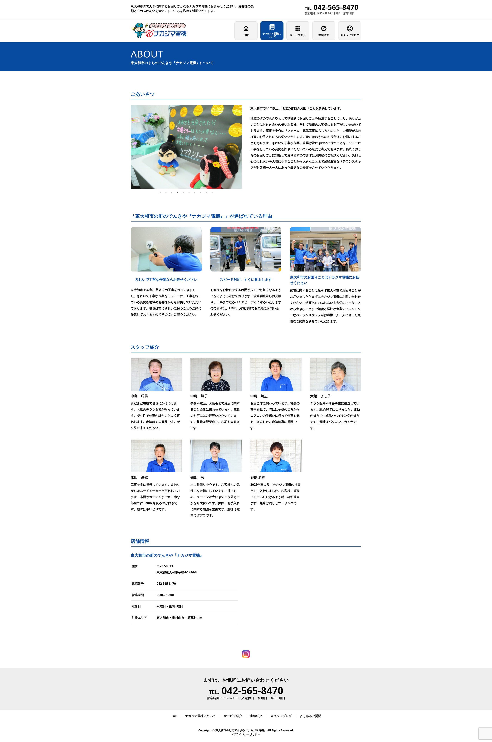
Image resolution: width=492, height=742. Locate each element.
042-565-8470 (166, 583)
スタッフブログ (349, 35)
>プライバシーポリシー (246, 734)
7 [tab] (195, 192)
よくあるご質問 (310, 716)
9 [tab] (206, 192)
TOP (246, 35)
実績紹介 (323, 35)
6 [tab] (189, 192)
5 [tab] (183, 192)
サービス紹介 (298, 35)
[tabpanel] (186, 147)
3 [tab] (172, 192)
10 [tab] (212, 192)
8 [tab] (201, 192)
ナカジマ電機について (272, 35)
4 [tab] (178, 192)
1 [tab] (160, 192)
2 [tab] (166, 192)
